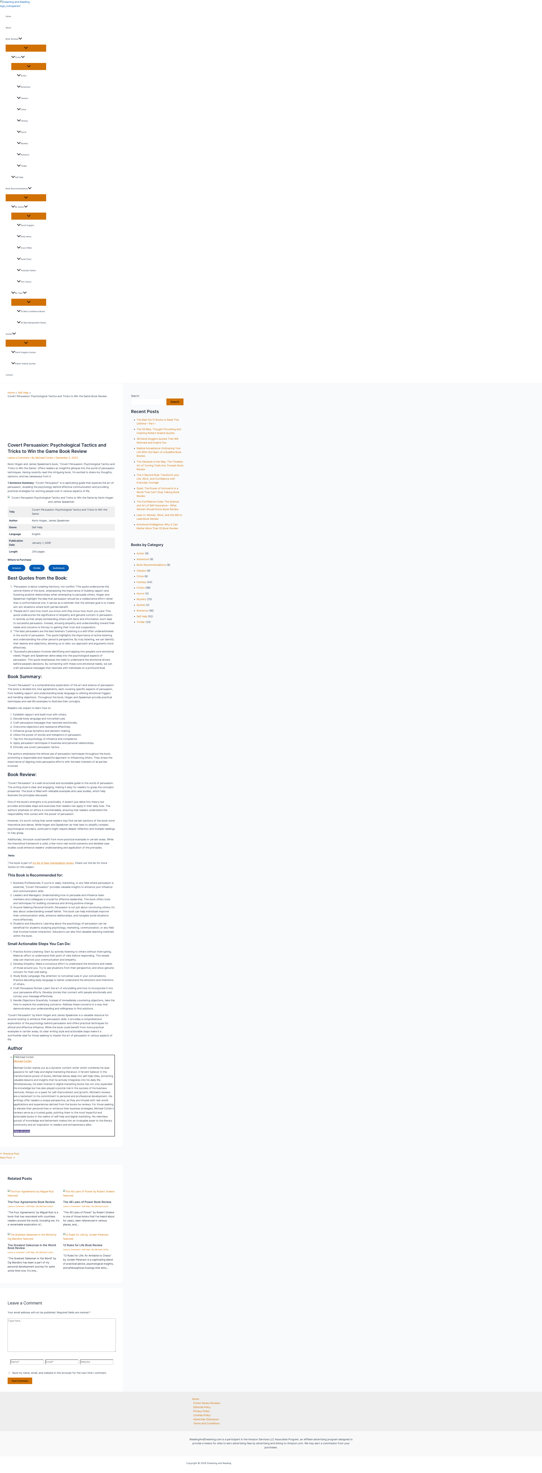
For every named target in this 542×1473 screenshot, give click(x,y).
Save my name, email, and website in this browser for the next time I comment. (59, 1372)
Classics (24, 98)
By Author (19, 207)
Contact (9, 375)
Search (135, 395)
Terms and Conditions (206, 1423)
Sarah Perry (26, 259)
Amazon (16, 568)
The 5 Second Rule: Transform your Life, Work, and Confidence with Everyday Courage (158, 478)
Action (23, 75)
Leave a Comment (18, 457)
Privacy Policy (201, 1411)
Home (8, 16)
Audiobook (59, 568)
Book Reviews (12, 39)
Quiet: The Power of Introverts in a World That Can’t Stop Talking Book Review (158, 492)
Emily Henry (26, 236)
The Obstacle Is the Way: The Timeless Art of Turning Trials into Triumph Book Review (160, 465)
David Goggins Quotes (25, 352)
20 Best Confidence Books (33, 311)
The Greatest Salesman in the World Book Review (32, 1246)
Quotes (9, 334)
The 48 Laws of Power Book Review (87, 1202)
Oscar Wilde (26, 248)
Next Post (7, 1157)
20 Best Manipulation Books (33, 322)
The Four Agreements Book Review (31, 1202)
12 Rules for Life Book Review (82, 1245)
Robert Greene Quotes (25, 363)
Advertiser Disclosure (206, 1419)
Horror (23, 132)
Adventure (25, 87)
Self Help (19, 177)
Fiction (18, 57)
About (8, 27)
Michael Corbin (23, 1061)
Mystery (24, 143)
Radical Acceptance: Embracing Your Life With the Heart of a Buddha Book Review (159, 452)
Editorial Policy (202, 1407)
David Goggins (27, 225)
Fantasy (24, 121)
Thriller (24, 166)
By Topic (19, 293)
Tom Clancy (26, 281)
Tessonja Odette (28, 270)
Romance (25, 154)
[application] (20, 39)
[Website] (96, 1362)
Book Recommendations (17, 188)
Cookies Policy (202, 1415)
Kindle (36, 568)
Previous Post (9, 1153)
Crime (23, 109)
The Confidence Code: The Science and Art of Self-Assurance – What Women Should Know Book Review (158, 505)
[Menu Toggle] (26, 48)
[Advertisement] (61, 419)
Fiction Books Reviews (206, 1403)
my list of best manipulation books (53, 862)
